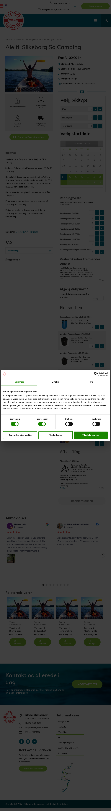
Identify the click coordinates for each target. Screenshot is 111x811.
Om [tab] (91, 382)
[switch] (42, 424)
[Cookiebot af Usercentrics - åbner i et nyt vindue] (96, 374)
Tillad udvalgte (55, 435)
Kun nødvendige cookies (20, 435)
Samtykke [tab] (19, 382)
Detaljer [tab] (55, 382)
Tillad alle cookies (90, 435)
